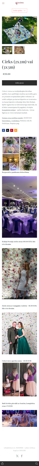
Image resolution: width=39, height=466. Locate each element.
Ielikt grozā (19, 83)
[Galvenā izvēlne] (3, 3)
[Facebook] (22, 456)
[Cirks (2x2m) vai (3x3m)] (7, 50)
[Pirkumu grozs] (2, 463)
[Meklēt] (36, 463)
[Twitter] (17, 456)
